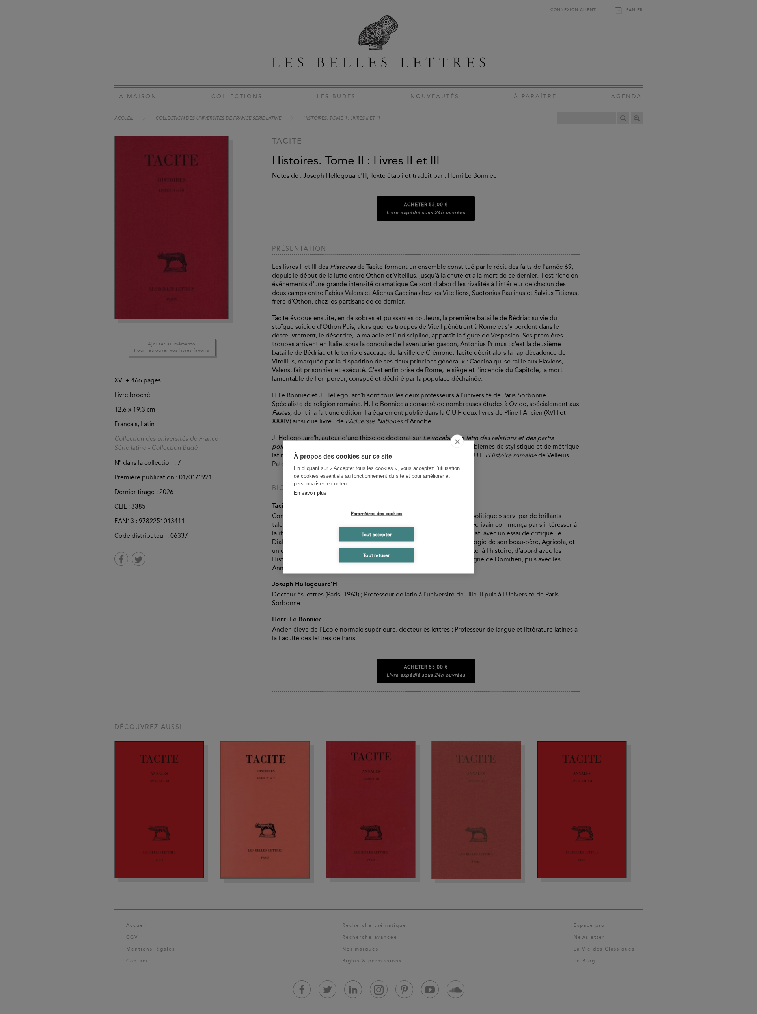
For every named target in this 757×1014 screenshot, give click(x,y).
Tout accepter (377, 534)
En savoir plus (310, 493)
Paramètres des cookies (376, 513)
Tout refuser (376, 555)
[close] (457, 441)
